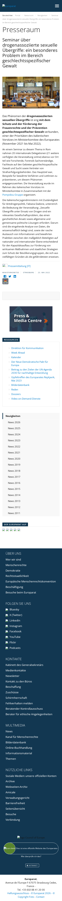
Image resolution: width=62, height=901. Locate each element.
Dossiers (16, 394)
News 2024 (14, 434)
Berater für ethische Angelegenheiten (29, 714)
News (9, 731)
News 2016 (14, 482)
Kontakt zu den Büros (19, 681)
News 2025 (14, 428)
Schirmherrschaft (16, 698)
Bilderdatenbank (20, 384)
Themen (11, 759)
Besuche (11, 814)
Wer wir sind (13, 559)
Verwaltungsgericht (17, 798)
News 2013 (14, 501)
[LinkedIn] (14, 276)
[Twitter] (9, 276)
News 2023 (14, 440)
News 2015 (14, 488)
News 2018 (14, 470)
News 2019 (14, 464)
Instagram (15, 626)
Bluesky (14, 609)
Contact (40, 896)
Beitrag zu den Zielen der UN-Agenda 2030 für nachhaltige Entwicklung (31, 371)
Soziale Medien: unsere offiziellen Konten (31, 776)
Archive (10, 781)
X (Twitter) (15, 615)
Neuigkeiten (13, 416)
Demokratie (13, 570)
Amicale (10, 792)
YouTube (15, 637)
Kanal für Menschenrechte (22, 737)
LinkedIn (14, 620)
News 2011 (14, 513)
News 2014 (14, 495)
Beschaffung (13, 687)
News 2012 (14, 507)
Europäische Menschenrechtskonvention (31, 581)
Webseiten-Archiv (16, 787)
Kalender (16, 357)
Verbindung (13, 819)
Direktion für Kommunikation (27, 348)
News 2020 (14, 458)
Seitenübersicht (15, 808)
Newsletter (12, 676)
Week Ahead (18, 352)
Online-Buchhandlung (19, 747)
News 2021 (14, 452)
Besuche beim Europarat (21, 592)
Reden (14, 389)
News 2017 (14, 476)
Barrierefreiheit (15, 803)
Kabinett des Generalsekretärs (24, 665)
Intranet (33, 865)
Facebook (15, 631)
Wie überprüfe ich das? (31, 856)
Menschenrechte (16, 565)
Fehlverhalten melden (19, 703)
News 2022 (14, 446)
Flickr (12, 642)
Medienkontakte (16, 670)
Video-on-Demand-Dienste (25, 398)
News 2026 (14, 422)
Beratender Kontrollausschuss (24, 708)
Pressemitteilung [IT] (19, 266)
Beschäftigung (14, 587)
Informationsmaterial (19, 753)
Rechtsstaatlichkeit (17, 576)
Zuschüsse (12, 692)
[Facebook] (4, 276)
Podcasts (15, 648)
